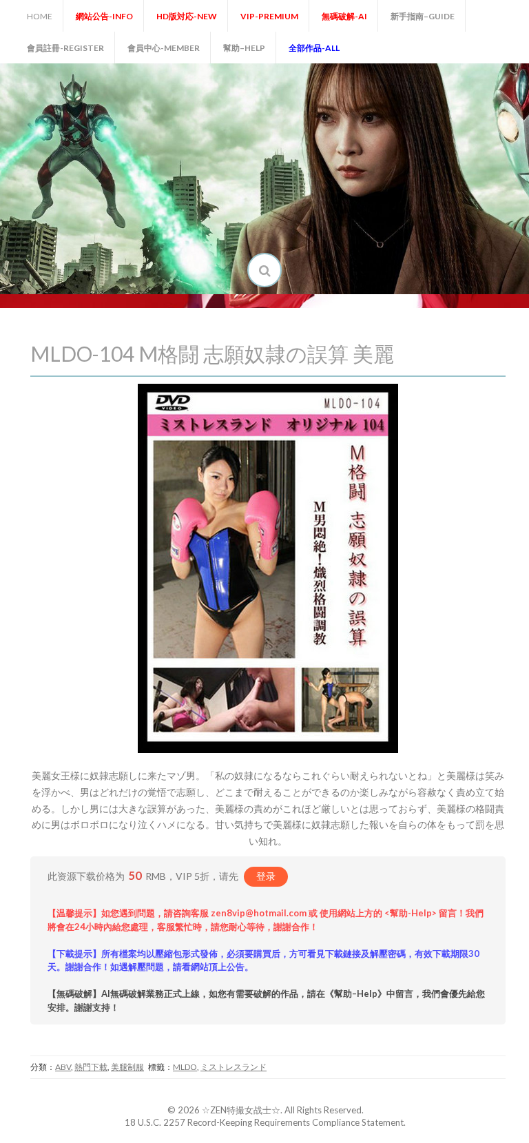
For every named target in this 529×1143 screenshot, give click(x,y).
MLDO (185, 1067)
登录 (266, 876)
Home (39, 16)
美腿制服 (127, 1067)
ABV (63, 1067)
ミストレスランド (233, 1067)
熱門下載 (90, 1067)
